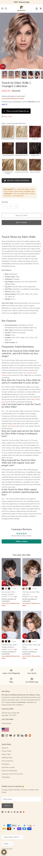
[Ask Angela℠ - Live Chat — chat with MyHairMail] (4, 852)
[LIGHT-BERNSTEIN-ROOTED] (8, 165)
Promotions (6, 764)
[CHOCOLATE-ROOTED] (8, 148)
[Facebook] (3, 735)
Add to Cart (21, 215)
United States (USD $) (11, 837)
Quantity (5, 202)
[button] (13, 136)
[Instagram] (7, 735)
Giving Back (6, 777)
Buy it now (21, 223)
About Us (5, 748)
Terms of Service (7, 761)
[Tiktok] (14, 735)
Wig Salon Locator (8, 767)
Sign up (7, 806)
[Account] (36, 8)
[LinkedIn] (22, 735)
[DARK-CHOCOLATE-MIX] (21, 148)
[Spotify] (26, 735)
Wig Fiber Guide (13, 426)
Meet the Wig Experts (9, 771)
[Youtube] (10, 735)
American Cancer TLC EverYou (12, 774)
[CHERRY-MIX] (35, 131)
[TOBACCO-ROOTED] (35, 165)
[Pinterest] (18, 735)
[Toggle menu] (2, 8)
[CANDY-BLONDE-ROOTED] (8, 131)
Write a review (21, 541)
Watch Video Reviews (18, 180)
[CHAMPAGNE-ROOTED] (21, 131)
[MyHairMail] (21, 8)
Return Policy (6, 754)
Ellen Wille (8, 116)
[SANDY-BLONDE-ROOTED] (21, 165)
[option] (21, 41)
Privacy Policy (6, 751)
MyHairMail (9, 849)
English (6, 844)
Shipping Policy (7, 758)
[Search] (7, 8)
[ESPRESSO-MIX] (35, 148)
